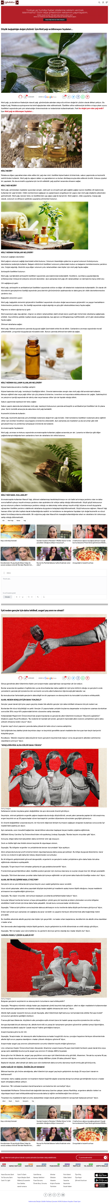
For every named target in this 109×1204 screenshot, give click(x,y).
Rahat (18, 520)
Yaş (33, 1101)
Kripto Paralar (102, 1165)
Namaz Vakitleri (15, 1165)
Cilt (3, 520)
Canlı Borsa (37, 1174)
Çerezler (54, 1201)
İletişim (39, 1201)
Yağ (25, 520)
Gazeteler (29, 1165)
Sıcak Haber (67, 1186)
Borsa (3, 1165)
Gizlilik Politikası (46, 1201)
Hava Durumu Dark (7, 1174)
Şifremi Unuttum (81, 1180)
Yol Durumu (88, 1165)
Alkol (3, 1101)
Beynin (17, 1101)
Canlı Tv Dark (21, 1174)
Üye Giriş (78, 1174)
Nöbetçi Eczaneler (23, 1180)
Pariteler (76, 1165)
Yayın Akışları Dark (23, 1177)
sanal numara (22, 1186)
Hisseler (66, 1165)
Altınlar (52, 1174)
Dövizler (53, 1177)
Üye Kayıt (78, 1177)
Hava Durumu (41, 1165)
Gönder (7, 597)
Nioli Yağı (10, 520)
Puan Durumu (55, 1165)
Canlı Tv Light (5, 1180)
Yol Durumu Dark (7, 1177)
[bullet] (31, 597)
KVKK (60, 1201)
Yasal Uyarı (77, 1201)
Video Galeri (67, 1177)
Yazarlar (66, 1180)
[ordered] (28, 597)
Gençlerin (25, 1101)
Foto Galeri (67, 1174)
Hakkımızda (32, 1201)
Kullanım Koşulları (67, 1201)
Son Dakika (21, 1183)
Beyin (10, 1101)
